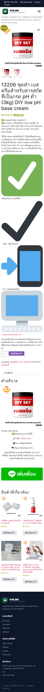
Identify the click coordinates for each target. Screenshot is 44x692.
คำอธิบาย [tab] (9, 373)
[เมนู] (39, 11)
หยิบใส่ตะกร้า (16, 353)
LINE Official (7, 643)
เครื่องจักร (6, 628)
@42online (26, 438)
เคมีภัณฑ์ (26, 17)
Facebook (6, 654)
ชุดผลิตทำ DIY (15, 17)
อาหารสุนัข (6, 624)
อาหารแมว (6, 621)
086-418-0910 (8, 675)
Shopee (37, 2)
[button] (38, 30)
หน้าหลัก (4, 17)
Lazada (7, 5)
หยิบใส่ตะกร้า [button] (9, 532)
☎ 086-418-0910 (11, 2)
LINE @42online (26, 2)
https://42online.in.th (12, 334)
